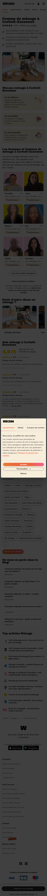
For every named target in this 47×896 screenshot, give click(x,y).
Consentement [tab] (8, 427)
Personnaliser (22, 469)
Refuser (23, 473)
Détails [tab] (20, 427)
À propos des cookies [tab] (35, 427)
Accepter (23, 464)
